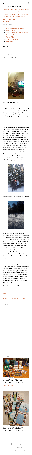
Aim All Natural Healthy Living (17, 32)
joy (12, 298)
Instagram (9, 41)
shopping (22, 298)
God (7, 298)
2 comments (10, 385)
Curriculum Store (12, 39)
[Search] (28, 2)
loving (18, 298)
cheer (11, 296)
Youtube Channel (12, 35)
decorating (24, 296)
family (4, 298)
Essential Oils (10, 30)
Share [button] (4, 293)
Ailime (20, 447)
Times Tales (10, 37)
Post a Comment (11, 433)
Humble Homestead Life (12, 6)
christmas (15, 296)
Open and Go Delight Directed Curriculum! (13, 429)
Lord (15, 298)
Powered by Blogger (17, 444)
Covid (20, 296)
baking (8, 296)
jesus (10, 298)
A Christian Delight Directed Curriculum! (13, 381)
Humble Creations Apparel (15, 28)
